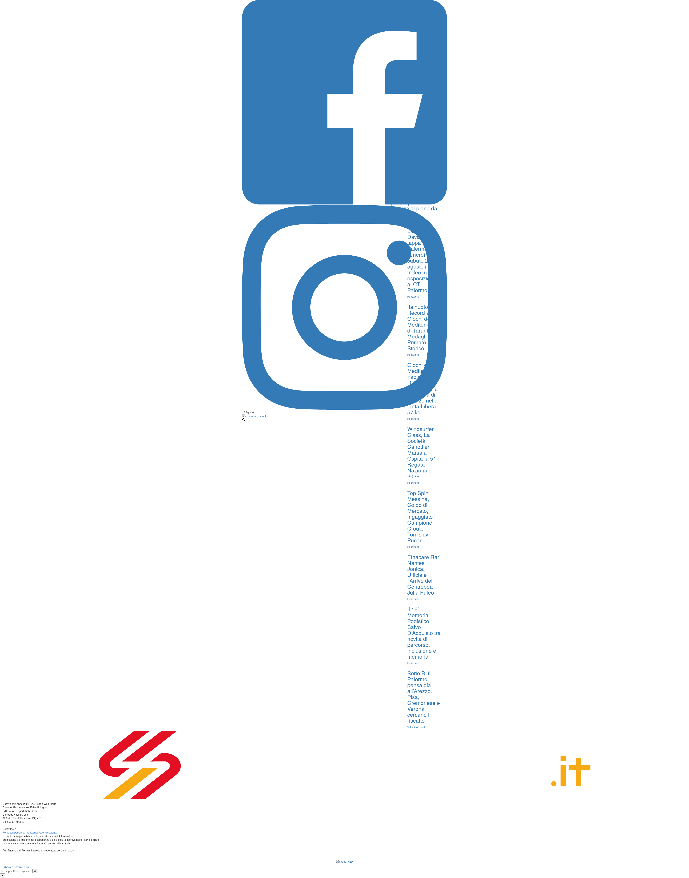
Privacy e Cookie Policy (16, 867)
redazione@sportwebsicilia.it (33, 829)
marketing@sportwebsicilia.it (42, 832)
